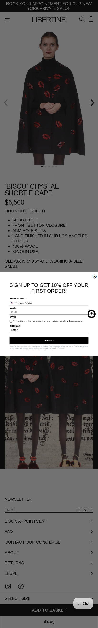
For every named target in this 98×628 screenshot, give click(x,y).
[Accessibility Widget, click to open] (92, 314)
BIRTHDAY (15, 326)
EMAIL (13, 308)
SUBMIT (49, 340)
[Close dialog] (95, 276)
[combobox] (13, 302)
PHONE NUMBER (18, 298)
